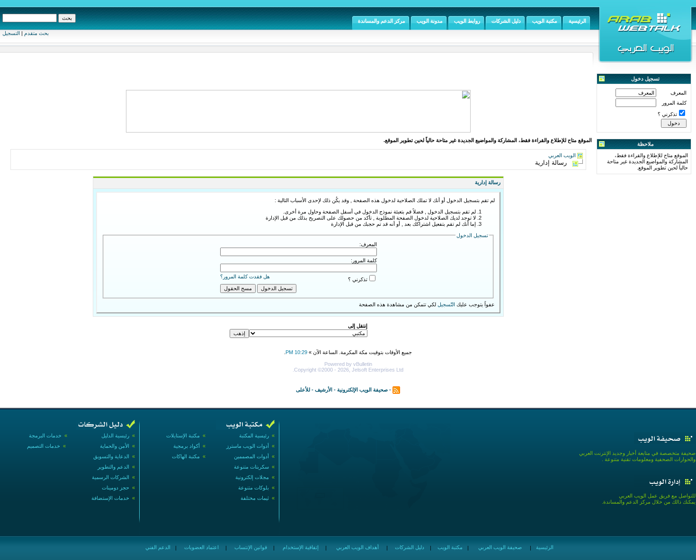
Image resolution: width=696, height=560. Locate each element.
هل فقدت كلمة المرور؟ (245, 276)
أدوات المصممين (251, 456)
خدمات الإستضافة (110, 498)
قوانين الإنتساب (250, 547)
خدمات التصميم (43, 446)
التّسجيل (446, 304)
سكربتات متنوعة (251, 467)
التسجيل (11, 33)
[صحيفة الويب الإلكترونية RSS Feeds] (396, 389)
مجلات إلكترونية (252, 477)
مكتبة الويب (449, 547)
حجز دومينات (115, 487)
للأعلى (303, 389)
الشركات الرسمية (110, 477)
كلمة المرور (674, 103)
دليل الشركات (408, 547)
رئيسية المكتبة (254, 435)
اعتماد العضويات (201, 547)
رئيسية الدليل (115, 435)
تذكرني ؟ (667, 114)
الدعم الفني (157, 547)
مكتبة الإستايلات (183, 435)
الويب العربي (562, 155)
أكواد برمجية (186, 446)
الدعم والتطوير (113, 467)
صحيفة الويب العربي (499, 547)
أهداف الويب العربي (357, 547)
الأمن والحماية (114, 446)
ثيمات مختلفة (255, 498)
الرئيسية (544, 547)
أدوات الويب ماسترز (247, 446)
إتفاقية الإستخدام (300, 547)
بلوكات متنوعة (253, 487)
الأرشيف (323, 389)
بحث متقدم (36, 33)
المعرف (678, 93)
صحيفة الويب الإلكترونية (362, 389)
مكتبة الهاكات (186, 456)
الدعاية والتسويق (111, 456)
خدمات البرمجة (45, 435)
